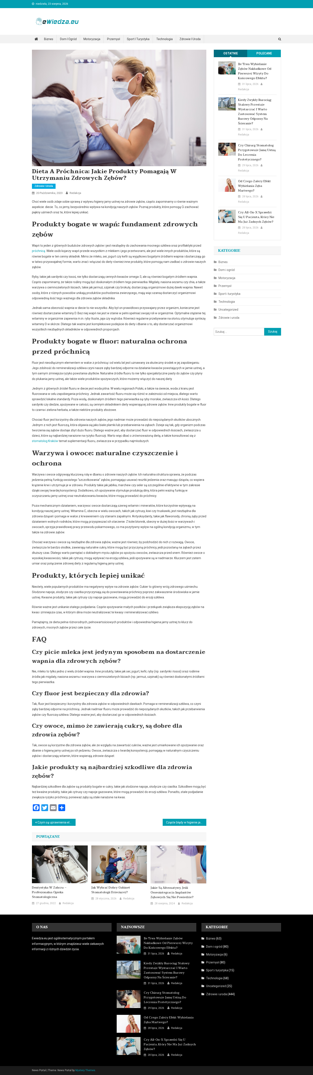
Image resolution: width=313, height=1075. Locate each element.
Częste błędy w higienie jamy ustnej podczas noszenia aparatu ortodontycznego (186, 822)
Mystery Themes (85, 1070)
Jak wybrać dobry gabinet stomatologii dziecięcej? (110, 890)
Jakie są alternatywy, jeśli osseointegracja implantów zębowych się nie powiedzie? (172, 893)
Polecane (264, 53)
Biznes (48, 39)
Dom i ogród (68, 39)
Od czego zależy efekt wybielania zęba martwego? (254, 186)
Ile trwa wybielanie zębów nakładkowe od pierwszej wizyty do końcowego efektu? (254, 71)
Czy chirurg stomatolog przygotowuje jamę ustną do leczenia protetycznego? (257, 152)
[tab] (230, 53)
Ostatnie (230, 53)
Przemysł (113, 39)
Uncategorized (228, 309)
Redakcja (75, 193)
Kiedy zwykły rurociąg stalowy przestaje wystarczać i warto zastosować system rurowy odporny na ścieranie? (254, 112)
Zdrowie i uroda (190, 39)
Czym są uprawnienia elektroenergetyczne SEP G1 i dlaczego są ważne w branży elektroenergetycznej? (56, 822)
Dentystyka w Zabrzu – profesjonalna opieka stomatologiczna (49, 892)
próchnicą (38, 251)
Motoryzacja (91, 39)
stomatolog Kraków (45, 441)
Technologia (164, 39)
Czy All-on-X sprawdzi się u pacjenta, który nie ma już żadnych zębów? (256, 217)
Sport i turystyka (138, 39)
